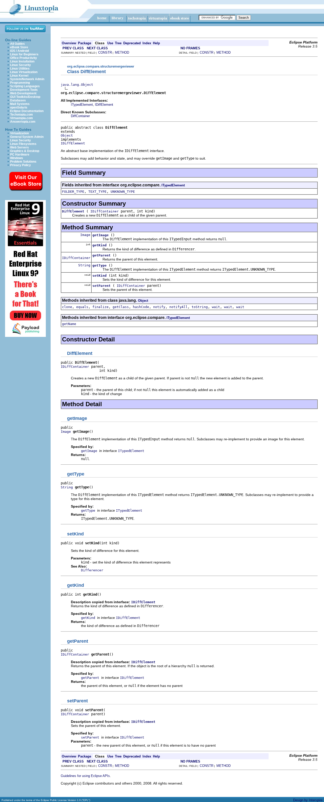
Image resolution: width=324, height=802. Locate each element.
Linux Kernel (19, 75)
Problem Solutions (23, 161)
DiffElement (73, 211)
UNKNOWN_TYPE (123, 191)
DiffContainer (80, 116)
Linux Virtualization (23, 72)
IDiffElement (104, 104)
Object (67, 135)
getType (99, 265)
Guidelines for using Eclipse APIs (85, 776)
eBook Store (19, 47)
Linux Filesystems (23, 144)
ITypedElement (82, 104)
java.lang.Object (77, 84)
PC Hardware (19, 154)
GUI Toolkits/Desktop (25, 97)
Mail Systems (20, 104)
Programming (20, 82)
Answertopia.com (22, 121)
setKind (99, 275)
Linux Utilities (20, 68)
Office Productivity (23, 58)
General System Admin (27, 137)
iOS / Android (19, 51)
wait (216, 307)
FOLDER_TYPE (73, 191)
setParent (101, 286)
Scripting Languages (25, 86)
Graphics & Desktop (24, 151)
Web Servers (19, 147)
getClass (121, 307)
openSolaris (18, 107)
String (84, 265)
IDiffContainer (104, 211)
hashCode (141, 307)
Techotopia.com (21, 114)
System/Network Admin (27, 79)
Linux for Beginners (24, 54)
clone (67, 307)
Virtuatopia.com (21, 118)
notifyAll (178, 307)
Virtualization (19, 133)
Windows (16, 158)
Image (85, 235)
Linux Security (20, 65)
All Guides (17, 44)
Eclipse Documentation (27, 111)
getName (69, 324)
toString (200, 307)
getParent (101, 255)
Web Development (23, 93)
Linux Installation (22, 61)
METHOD (122, 52)
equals (82, 307)
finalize (100, 307)
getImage (100, 235)
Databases (18, 100)
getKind (99, 245)
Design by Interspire (307, 800)
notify (159, 307)
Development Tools (24, 90)
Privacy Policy (20, 165)
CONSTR (105, 52)
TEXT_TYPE (97, 191)
